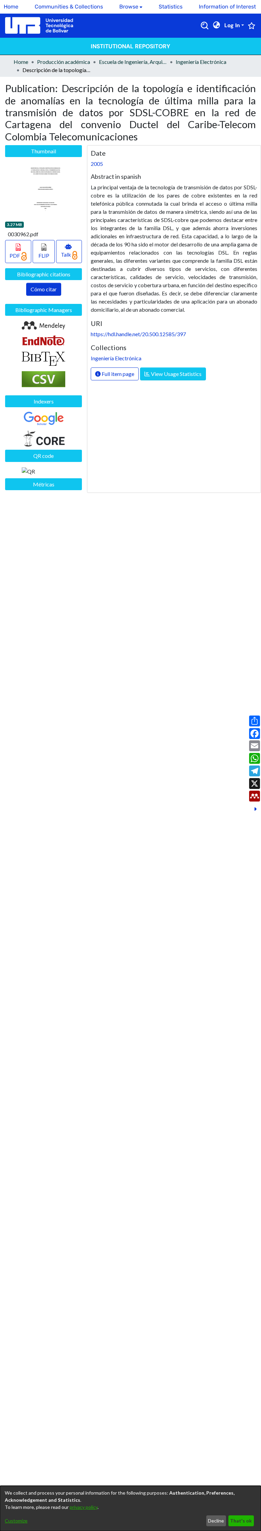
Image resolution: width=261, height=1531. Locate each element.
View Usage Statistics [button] (176, 374)
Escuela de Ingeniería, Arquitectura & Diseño (133, 61)
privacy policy (84, 1507)
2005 (97, 163)
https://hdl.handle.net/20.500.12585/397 (138, 334)
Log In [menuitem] (232, 25)
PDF (15, 255)
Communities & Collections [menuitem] (69, 6)
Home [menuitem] (11, 6)
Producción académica (63, 61)
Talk (66, 254)
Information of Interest (227, 6)
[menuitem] (130, 7)
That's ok (241, 1521)
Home (21, 61)
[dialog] (130, 1508)
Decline (216, 1521)
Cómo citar (44, 289)
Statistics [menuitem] (170, 6)
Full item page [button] (117, 374)
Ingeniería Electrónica (201, 61)
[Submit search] (204, 25)
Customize (16, 1521)
